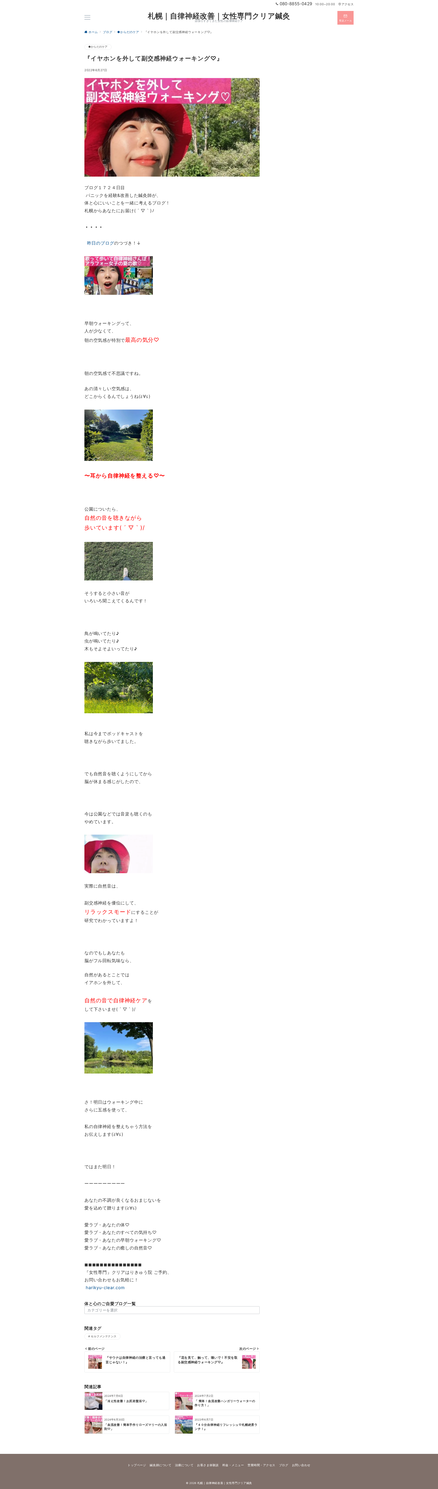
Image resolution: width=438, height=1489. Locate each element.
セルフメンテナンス (103, 1336)
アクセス (348, 4)
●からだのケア (98, 46)
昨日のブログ (99, 243)
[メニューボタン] (87, 17)
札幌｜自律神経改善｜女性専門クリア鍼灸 (219, 16)
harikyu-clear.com (104, 1287)
